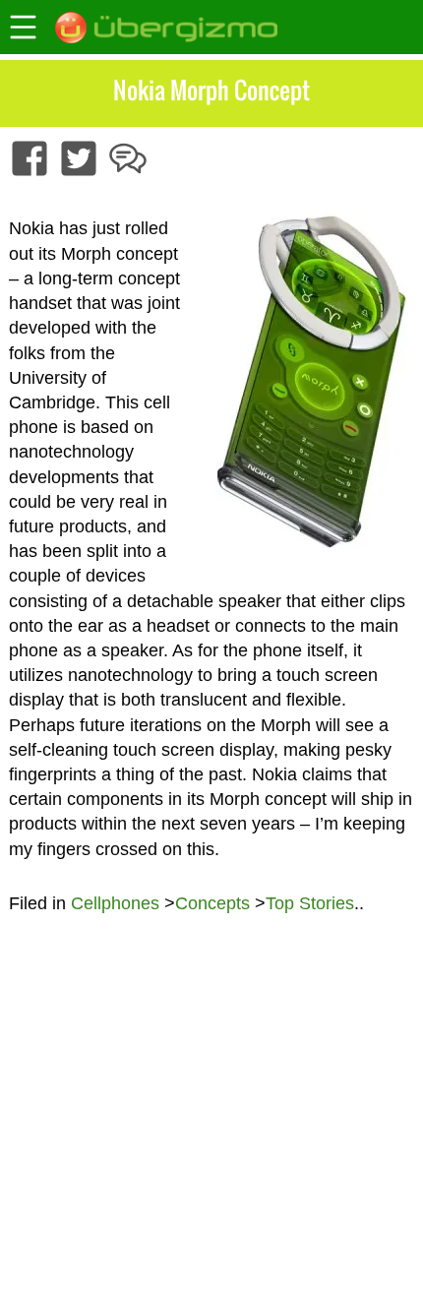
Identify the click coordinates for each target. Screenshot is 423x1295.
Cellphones (115, 903)
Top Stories (310, 903)
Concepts (212, 903)
